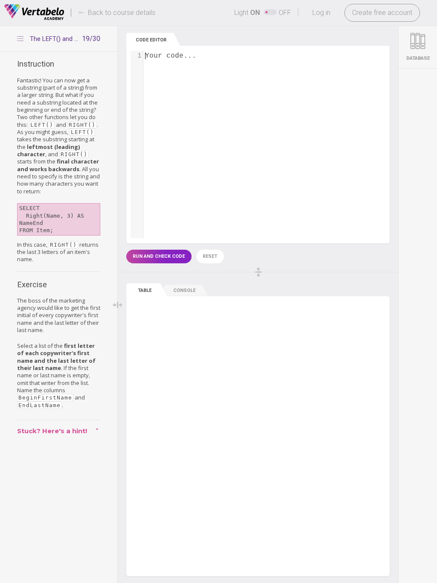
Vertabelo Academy (34, 12)
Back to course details (121, 13)
